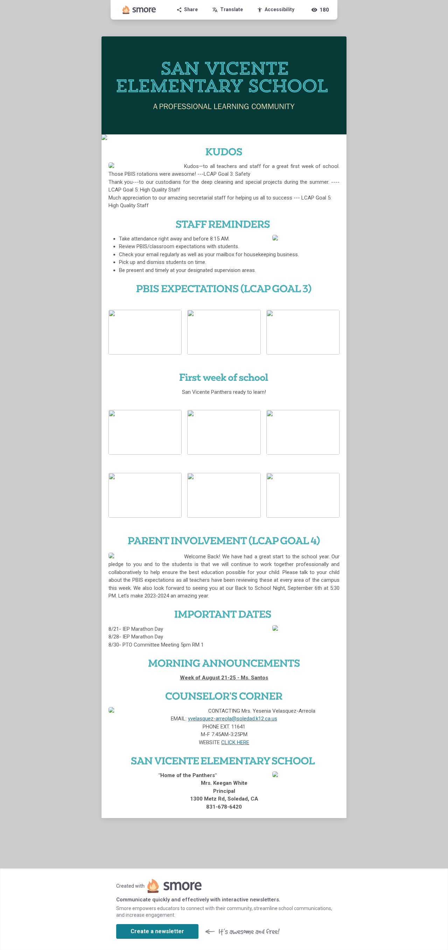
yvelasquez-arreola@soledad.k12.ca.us (232, 718)
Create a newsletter (157, 931)
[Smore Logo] (139, 9)
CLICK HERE (235, 742)
